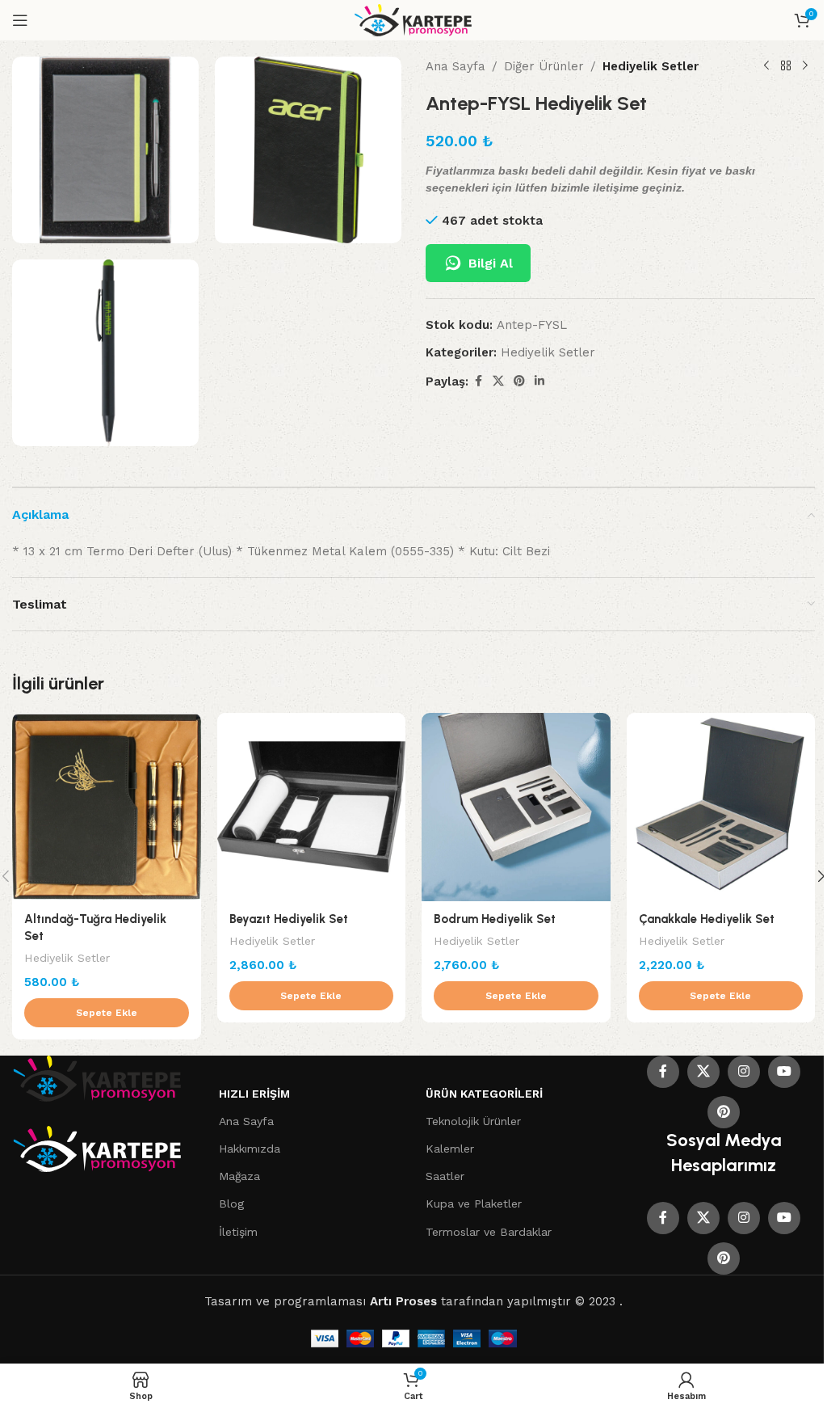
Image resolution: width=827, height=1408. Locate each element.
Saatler (445, 1176)
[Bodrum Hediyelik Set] (516, 807)
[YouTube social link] (784, 1072)
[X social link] (498, 381)
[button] (106, 1012)
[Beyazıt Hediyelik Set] (311, 807)
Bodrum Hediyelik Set (495, 919)
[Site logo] (414, 19)
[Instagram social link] (744, 1072)
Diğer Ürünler (544, 66)
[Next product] (805, 66)
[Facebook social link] (478, 381)
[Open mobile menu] (20, 20)
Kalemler (450, 1148)
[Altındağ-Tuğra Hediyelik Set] (106, 807)
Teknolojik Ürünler (473, 1121)
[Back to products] (786, 66)
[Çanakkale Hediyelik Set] (721, 807)
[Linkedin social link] (539, 381)
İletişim (238, 1231)
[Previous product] (766, 66)
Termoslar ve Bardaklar (489, 1231)
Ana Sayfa (455, 66)
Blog (231, 1203)
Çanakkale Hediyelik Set (707, 919)
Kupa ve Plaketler (474, 1203)
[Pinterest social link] (519, 381)
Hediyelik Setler (650, 66)
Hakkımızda (249, 1148)
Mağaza (239, 1176)
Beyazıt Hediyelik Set (288, 919)
